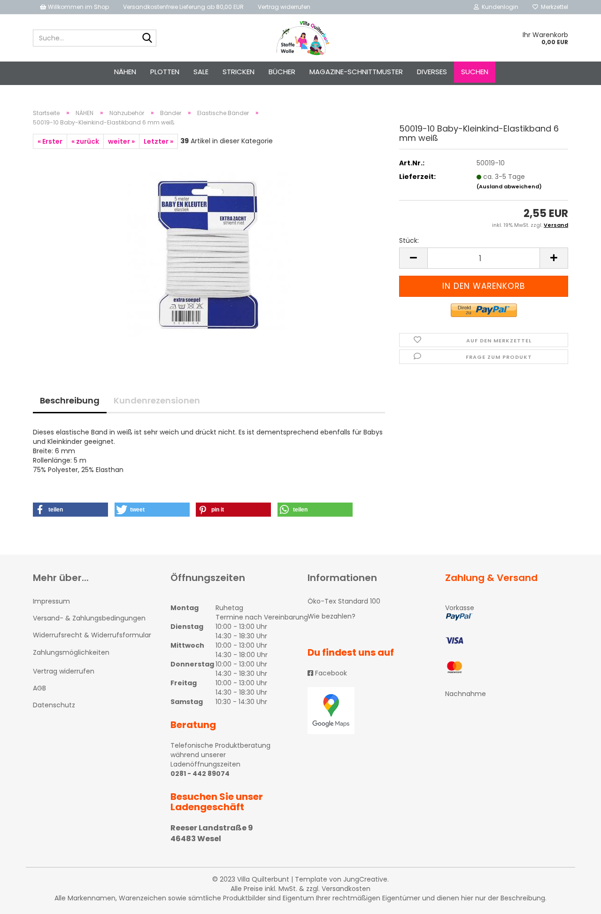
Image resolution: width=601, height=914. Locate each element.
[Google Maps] (369, 710)
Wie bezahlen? (331, 616)
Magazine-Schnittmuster (356, 72)
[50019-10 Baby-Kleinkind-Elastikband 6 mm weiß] (209, 254)
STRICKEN (238, 72)
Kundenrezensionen (157, 400)
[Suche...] (147, 38)
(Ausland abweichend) (509, 186)
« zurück (85, 141)
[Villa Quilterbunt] (300, 38)
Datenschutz (54, 705)
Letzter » (158, 141)
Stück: (409, 240)
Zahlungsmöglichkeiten (71, 652)
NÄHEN (125, 72)
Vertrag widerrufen (284, 7)
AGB (39, 688)
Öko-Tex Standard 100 (344, 601)
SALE (200, 72)
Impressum (51, 601)
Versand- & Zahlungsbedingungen (89, 618)
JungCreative (365, 879)
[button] (70, 510)
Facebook (330, 673)
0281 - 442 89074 (200, 773)
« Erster (50, 141)
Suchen (474, 72)
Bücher (282, 72)
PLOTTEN (164, 72)
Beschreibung (70, 400)
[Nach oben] (575, 900)
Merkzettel (553, 7)
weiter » (121, 141)
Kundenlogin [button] (498, 7)
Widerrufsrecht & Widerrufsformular (92, 635)
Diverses (432, 72)
